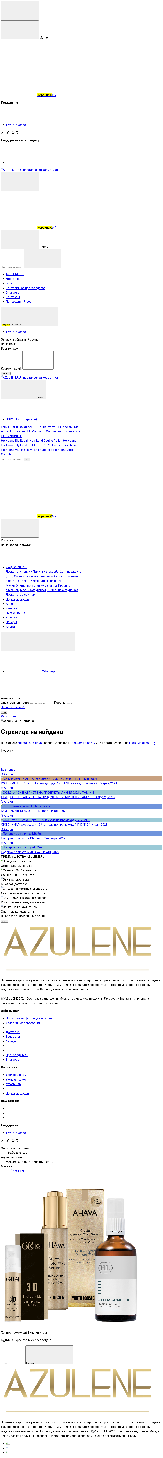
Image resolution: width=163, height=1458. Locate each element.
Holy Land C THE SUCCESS (31, 445)
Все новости (9, 769)
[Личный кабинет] (19, 208)
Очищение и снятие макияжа (37, 585)
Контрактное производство (25, 288)
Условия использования (23, 1023)
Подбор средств (17, 599)
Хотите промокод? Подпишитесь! (24, 1332)
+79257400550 (16, 125)
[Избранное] (55, 497)
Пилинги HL (13, 436)
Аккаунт (12, 1041)
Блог (9, 283)
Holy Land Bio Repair (15, 440)
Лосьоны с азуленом (20, 594)
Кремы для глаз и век (46, 581)
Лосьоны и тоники (19, 571)
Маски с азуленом (33, 590)
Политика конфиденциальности (29, 1018)
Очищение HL (55, 431)
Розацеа (12, 617)
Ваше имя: (8, 344)
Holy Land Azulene (63, 445)
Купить (4, 921)
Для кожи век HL (25, 427)
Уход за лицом (16, 567)
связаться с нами (30, 743)
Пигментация (15, 613)
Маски (10, 585)
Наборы (11, 622)
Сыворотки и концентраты (33, 576)
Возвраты (13, 1036)
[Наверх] (19, 693)
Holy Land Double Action (45, 440)
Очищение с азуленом (62, 590)
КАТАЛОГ (41, 397)
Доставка (13, 279)
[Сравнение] (19, 497)
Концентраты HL (50, 427)
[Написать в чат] (38, 641)
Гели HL (6, 427)
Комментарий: (11, 368)
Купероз (11, 608)
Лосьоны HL (22, 431)
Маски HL (38, 431)
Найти (27, 459)
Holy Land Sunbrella (39, 450)
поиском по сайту (82, 743)
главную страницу (142, 743)
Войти (4, 712)
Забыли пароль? (13, 707)
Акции (10, 626)
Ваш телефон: (10, 348)
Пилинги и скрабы (46, 571)
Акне (9, 603)
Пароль (59, 702)
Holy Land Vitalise (13, 450)
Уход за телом (16, 1079)
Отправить (6, 373)
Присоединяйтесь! (19, 301)
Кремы (25, 581)
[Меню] (20, 10)
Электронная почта (15, 702)
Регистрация (10, 716)
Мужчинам (13, 1084)
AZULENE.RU (15, 274)
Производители (17, 1055)
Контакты (13, 297)
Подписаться (31, 1363)
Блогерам (13, 292)
